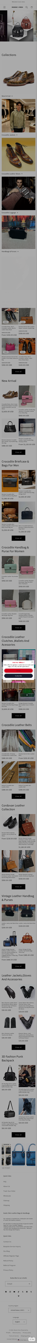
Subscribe (18, 676)
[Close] (32, 662)
